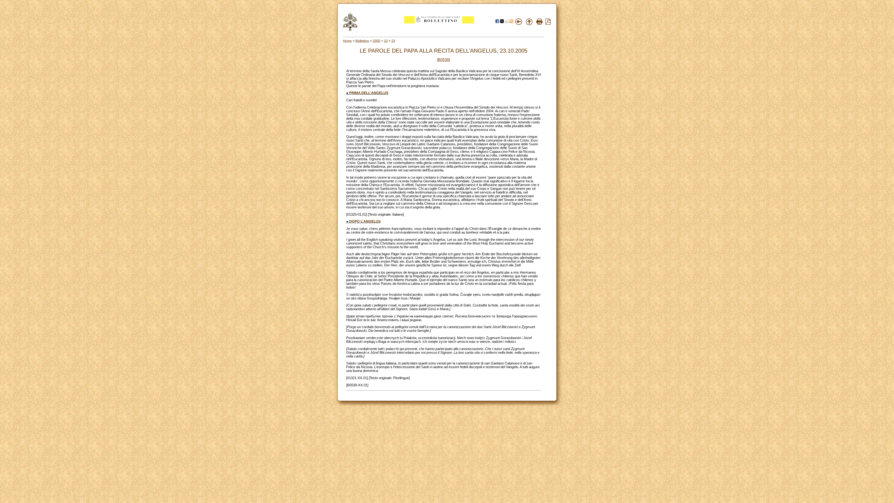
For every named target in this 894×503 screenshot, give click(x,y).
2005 (376, 41)
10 (386, 41)
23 (393, 41)
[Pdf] (548, 23)
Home (347, 41)
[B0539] (443, 60)
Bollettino (362, 41)
